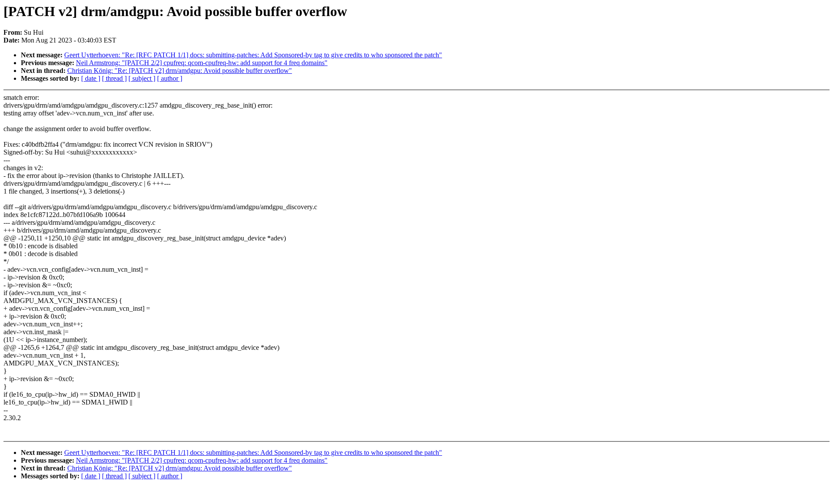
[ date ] (90, 78)
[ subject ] (141, 78)
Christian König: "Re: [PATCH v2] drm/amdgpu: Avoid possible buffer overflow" (179, 70)
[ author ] (169, 78)
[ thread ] (114, 78)
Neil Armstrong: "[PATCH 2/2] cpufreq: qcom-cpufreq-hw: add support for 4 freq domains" (202, 62)
